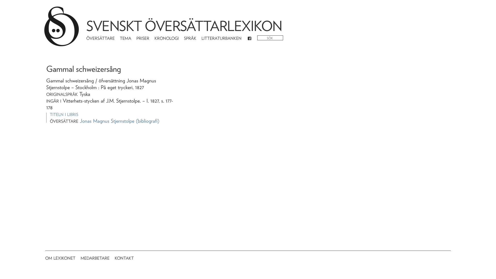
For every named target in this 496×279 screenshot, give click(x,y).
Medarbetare (95, 258)
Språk (190, 38)
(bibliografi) (147, 121)
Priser (142, 38)
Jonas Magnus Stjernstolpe (107, 121)
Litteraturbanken (222, 38)
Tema (125, 38)
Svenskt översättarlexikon (184, 26)
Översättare (100, 38)
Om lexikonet (60, 258)
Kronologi (166, 38)
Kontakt (124, 258)
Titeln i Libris (64, 114)
